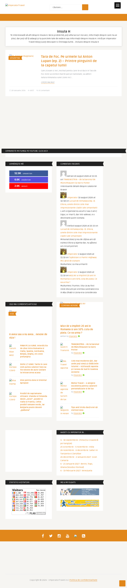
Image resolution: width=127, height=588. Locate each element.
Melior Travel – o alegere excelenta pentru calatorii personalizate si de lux (84, 386)
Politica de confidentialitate (83, 580)
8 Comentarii (44, 90)
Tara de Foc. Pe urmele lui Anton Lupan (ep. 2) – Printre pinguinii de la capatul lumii (69, 61)
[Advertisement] (63, 122)
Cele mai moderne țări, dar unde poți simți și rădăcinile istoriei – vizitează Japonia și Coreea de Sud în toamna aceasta (85, 366)
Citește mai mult (48, 82)
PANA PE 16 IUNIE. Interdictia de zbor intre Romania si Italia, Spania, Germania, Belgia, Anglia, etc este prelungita (34, 351)
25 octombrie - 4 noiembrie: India (77, 447)
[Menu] (117, 5)
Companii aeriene (69, 305)
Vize (12, 314)
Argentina (15, 58)
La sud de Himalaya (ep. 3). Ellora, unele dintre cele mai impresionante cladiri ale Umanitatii (78, 204)
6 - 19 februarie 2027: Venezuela (76, 470)
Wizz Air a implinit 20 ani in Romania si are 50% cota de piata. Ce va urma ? (78, 279)
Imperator (72, 197)
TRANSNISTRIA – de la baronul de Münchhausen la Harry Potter (85, 347)
